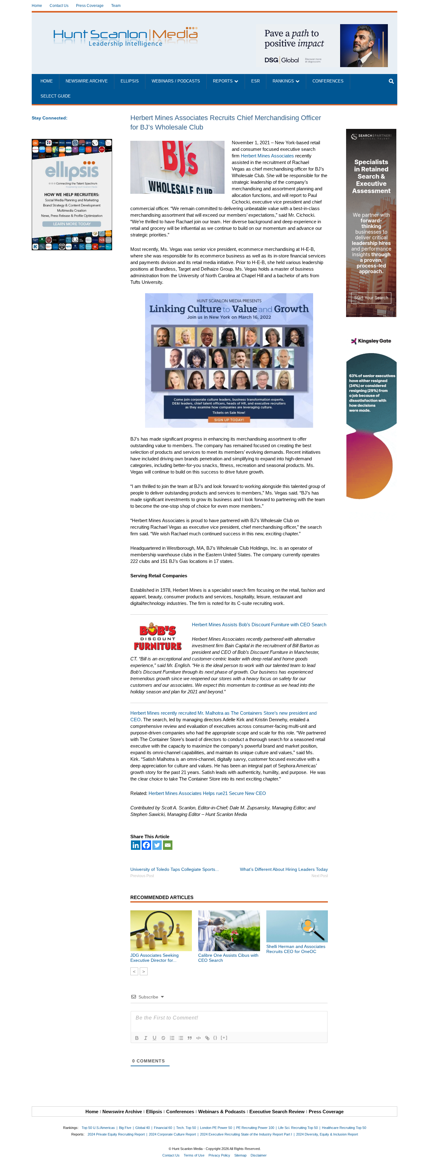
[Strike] (163, 1038)
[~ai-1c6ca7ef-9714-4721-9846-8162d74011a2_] (322, 27)
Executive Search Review (277, 1111)
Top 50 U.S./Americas (98, 1128)
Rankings (283, 81)
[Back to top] (420, 1156)
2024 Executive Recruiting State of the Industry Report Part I (246, 1134)
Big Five (125, 1128)
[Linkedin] (135, 845)
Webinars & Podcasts (221, 1111)
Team (116, 5)
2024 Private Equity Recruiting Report (116, 1134)
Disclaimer (259, 1155)
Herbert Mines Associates (267, 155)
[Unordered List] (180, 1038)
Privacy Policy (219, 1155)
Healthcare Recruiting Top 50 (344, 1128)
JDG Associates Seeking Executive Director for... (154, 958)
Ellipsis (130, 81)
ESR (255, 81)
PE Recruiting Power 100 (255, 1128)
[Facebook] (146, 845)
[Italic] (145, 1038)
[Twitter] (157, 845)
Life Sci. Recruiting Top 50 (298, 1128)
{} (215, 1037)
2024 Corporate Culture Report (172, 1134)
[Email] (167, 845)
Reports (223, 81)
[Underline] (154, 1038)
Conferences (328, 81)
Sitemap (240, 1155)
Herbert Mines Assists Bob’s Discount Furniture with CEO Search (259, 624)
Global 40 (142, 1128)
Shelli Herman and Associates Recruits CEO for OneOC (295, 949)
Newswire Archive (87, 81)
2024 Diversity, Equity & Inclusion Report (327, 1134)
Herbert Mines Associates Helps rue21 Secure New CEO (207, 793)
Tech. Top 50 (186, 1128)
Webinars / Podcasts (176, 81)
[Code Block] (198, 1038)
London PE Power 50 (216, 1128)
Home (37, 5)
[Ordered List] (172, 1038)
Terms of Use (194, 1155)
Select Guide (56, 96)
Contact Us (59, 5)
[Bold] (137, 1038)
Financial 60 (163, 1128)
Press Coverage (90, 5)
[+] (224, 1037)
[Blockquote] (189, 1038)
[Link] (207, 1038)
